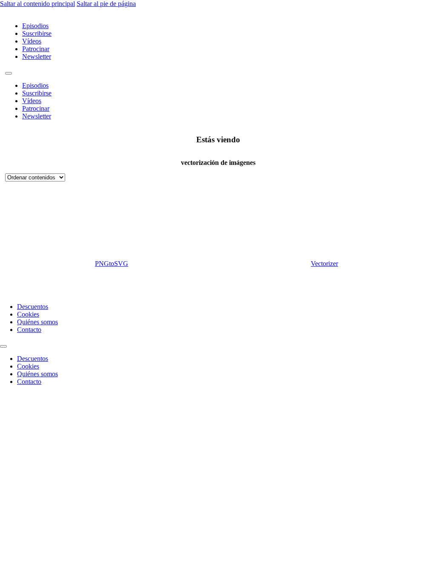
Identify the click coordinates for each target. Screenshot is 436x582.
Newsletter (36, 56)
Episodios (35, 25)
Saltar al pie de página (106, 3)
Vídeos (31, 41)
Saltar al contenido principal (37, 3)
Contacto (29, 329)
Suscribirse (37, 33)
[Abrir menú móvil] (8, 73)
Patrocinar (35, 48)
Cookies (28, 314)
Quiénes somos (37, 322)
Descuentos (32, 306)
